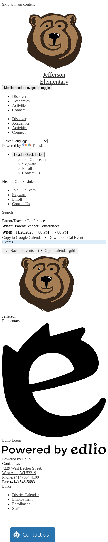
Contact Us (31, 173)
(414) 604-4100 (26, 477)
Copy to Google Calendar (22, 237)
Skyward (29, 164)
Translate (39, 145)
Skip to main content (18, 4)
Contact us (36, 534)
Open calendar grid (60, 250)
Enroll (27, 168)
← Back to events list (22, 250)
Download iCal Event (65, 237)
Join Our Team (34, 159)
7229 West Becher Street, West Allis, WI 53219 (22, 470)
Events (7, 242)
